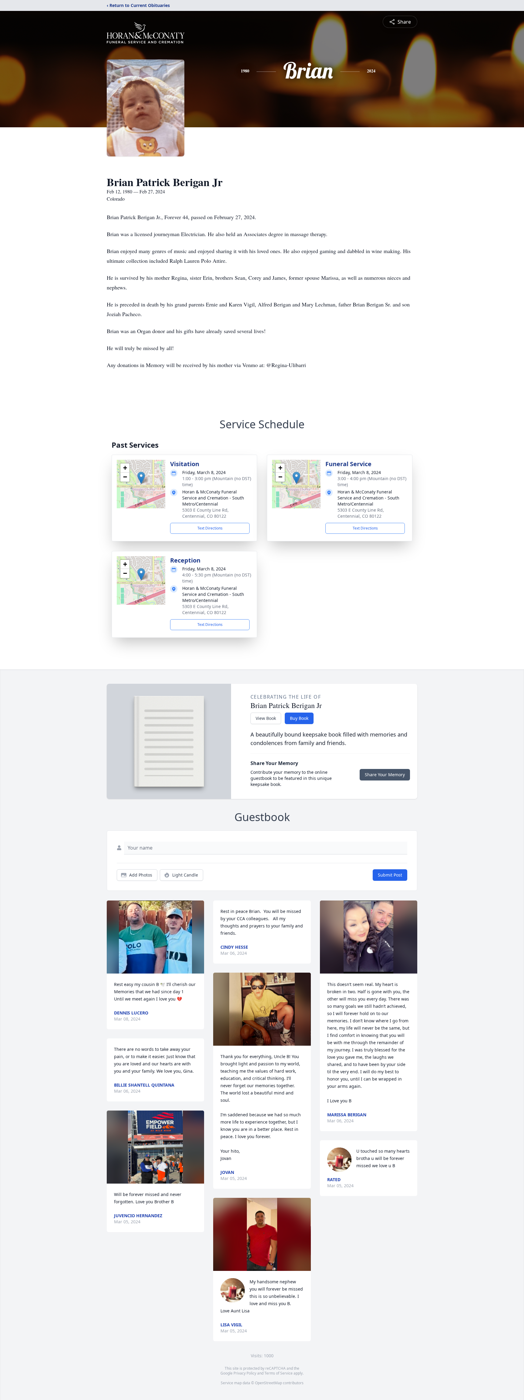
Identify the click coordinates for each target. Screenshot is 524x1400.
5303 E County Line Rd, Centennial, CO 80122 (205, 513)
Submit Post (390, 875)
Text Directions (210, 528)
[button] (141, 478)
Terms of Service (278, 1373)
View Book (266, 718)
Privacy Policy (244, 1373)
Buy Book (299, 718)
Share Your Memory (385, 774)
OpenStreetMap (268, 1382)
